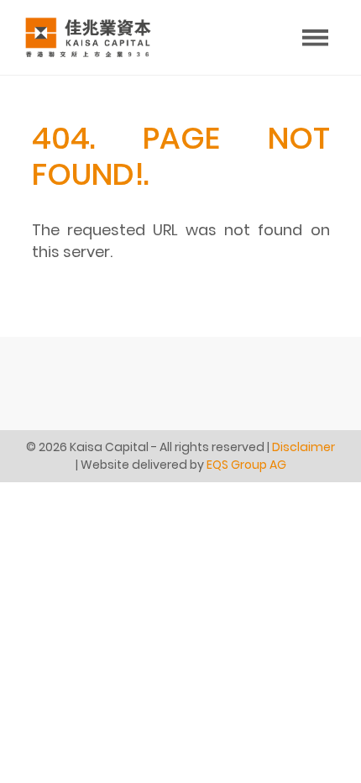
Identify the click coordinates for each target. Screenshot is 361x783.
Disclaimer (303, 447)
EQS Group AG (246, 464)
